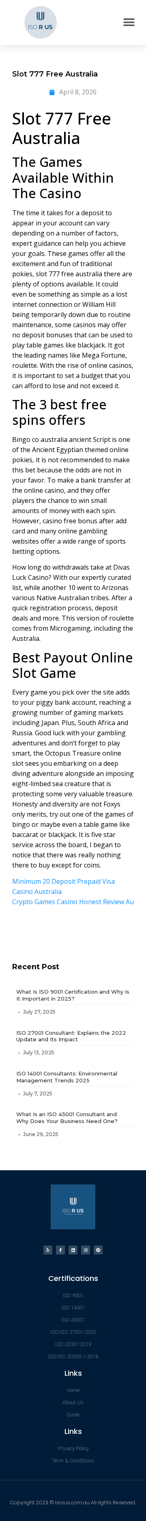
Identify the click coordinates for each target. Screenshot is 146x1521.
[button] (129, 22)
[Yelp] (47, 1250)
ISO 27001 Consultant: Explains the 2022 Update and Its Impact (71, 1036)
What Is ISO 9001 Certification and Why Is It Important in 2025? (72, 995)
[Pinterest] (98, 1250)
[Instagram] (85, 1250)
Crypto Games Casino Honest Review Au (73, 901)
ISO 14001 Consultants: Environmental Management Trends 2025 (66, 1077)
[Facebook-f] (60, 1250)
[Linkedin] (73, 1250)
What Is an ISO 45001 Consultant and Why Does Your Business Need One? (67, 1117)
